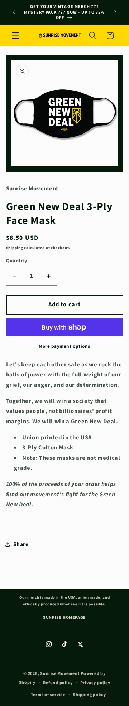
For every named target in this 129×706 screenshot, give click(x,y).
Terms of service (48, 695)
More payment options (64, 346)
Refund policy (57, 683)
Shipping (14, 247)
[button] (15, 35)
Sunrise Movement (60, 674)
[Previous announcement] (14, 12)
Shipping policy (89, 695)
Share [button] (21, 544)
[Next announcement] (115, 12)
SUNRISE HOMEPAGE (64, 617)
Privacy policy (95, 683)
